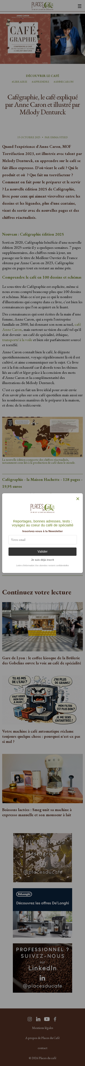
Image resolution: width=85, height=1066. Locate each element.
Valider (42, 551)
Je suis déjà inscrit (42, 559)
